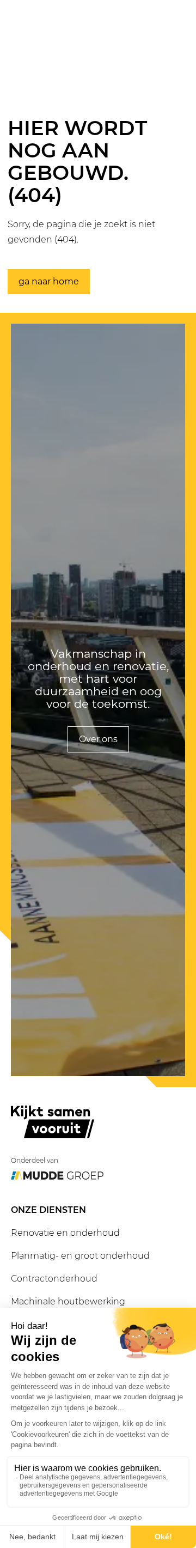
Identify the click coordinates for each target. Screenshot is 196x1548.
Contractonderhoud (54, 1278)
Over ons (98, 739)
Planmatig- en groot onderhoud (80, 1255)
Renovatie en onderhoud (65, 1233)
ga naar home (49, 281)
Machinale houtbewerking (68, 1301)
